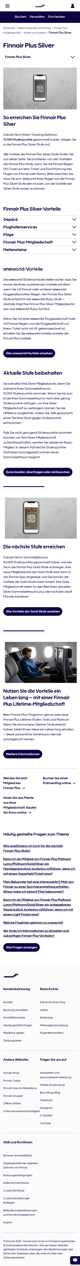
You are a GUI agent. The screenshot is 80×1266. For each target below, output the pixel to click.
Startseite (9, 28)
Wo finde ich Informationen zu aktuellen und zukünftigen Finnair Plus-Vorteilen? (36, 933)
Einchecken (56, 17)
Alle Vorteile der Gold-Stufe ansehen (33, 611)
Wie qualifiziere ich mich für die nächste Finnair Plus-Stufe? (33, 848)
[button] (7, 6)
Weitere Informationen (23, 754)
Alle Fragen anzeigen (21, 947)
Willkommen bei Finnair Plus (34, 28)
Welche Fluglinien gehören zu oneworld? (33, 923)
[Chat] (75, 1260)
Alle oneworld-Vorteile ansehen (29, 353)
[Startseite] (40, 6)
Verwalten (37, 17)
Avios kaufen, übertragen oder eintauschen (38, 472)
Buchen (20, 17)
